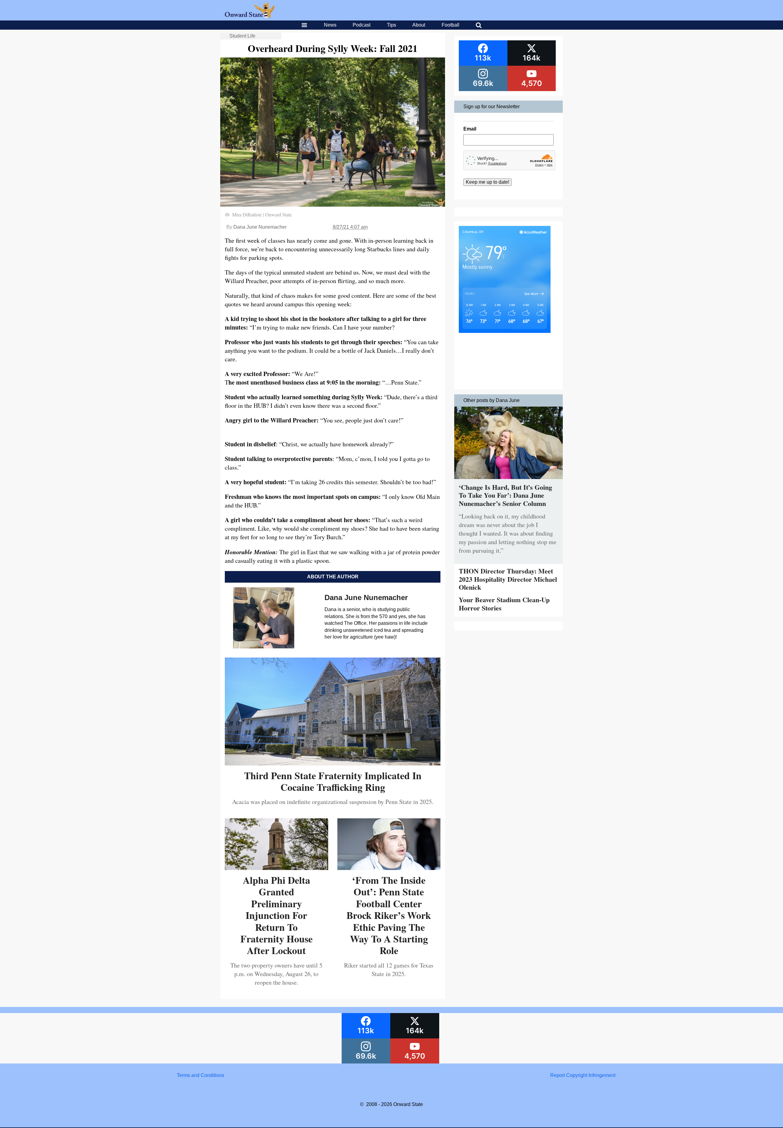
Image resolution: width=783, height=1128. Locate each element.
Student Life (242, 36)
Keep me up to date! (487, 182)
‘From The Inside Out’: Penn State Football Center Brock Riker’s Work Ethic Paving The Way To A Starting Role (389, 915)
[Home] (250, 16)
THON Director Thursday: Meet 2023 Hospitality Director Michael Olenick (508, 579)
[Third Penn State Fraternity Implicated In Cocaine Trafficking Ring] (332, 763)
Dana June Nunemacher (260, 227)
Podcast (361, 25)
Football (450, 25)
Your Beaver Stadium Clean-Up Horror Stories (504, 604)
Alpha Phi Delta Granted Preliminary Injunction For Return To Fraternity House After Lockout (276, 915)
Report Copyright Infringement (582, 1075)
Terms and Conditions (200, 1075)
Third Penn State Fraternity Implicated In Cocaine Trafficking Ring (332, 781)
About (418, 25)
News (330, 25)
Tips (391, 25)
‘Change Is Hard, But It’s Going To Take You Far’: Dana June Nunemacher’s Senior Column (505, 495)
